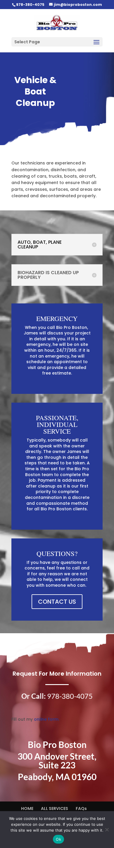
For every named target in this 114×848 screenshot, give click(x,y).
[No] (107, 829)
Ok (58, 839)
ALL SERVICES (54, 808)
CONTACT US (57, 602)
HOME (27, 808)
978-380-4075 (30, 4)
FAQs (81, 808)
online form (46, 719)
